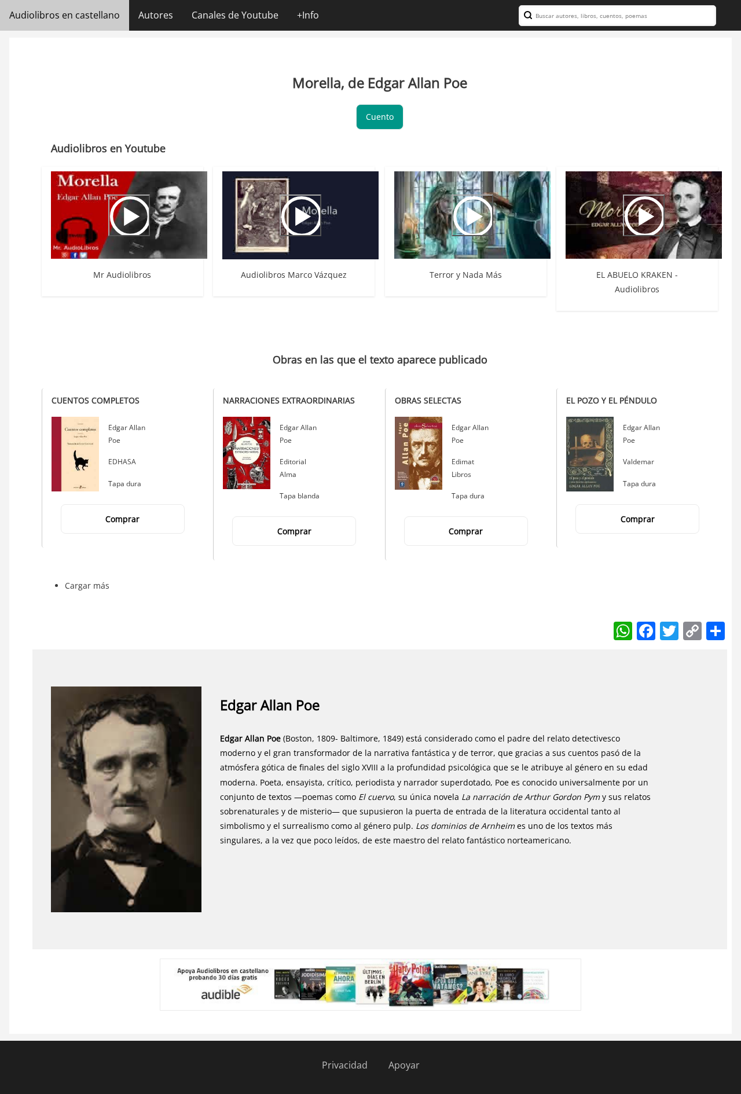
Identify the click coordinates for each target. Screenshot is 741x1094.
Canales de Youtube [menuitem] (235, 15)
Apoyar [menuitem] (404, 1065)
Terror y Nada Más (466, 274)
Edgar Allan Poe (270, 704)
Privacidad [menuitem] (345, 1065)
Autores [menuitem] (155, 15)
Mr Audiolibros (122, 274)
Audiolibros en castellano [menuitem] (64, 15)
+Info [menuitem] (308, 15)
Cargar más (87, 585)
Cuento (380, 116)
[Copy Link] (692, 629)
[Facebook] (646, 629)
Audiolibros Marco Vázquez (294, 274)
